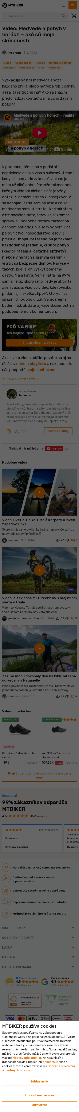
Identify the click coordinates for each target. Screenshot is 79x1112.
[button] (50, 1062)
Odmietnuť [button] (39, 1105)
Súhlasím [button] (39, 1081)
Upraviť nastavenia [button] (39, 1095)
